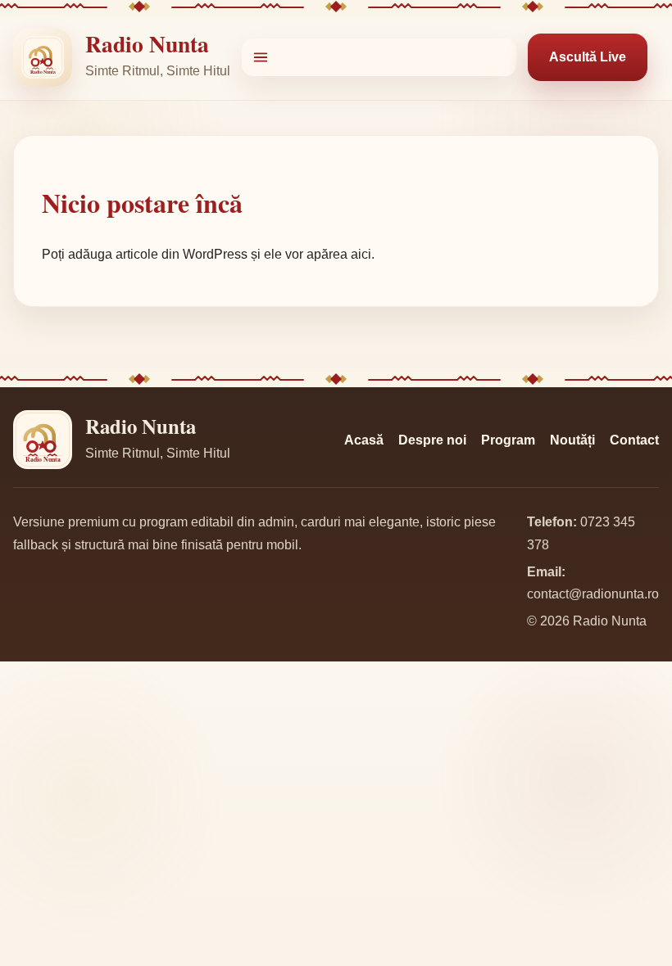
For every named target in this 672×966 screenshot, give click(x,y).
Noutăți (572, 440)
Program (508, 440)
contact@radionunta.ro (593, 594)
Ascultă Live (587, 57)
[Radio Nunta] (42, 57)
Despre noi (432, 440)
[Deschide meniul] (379, 57)
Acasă (364, 440)
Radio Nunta (147, 43)
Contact (634, 440)
